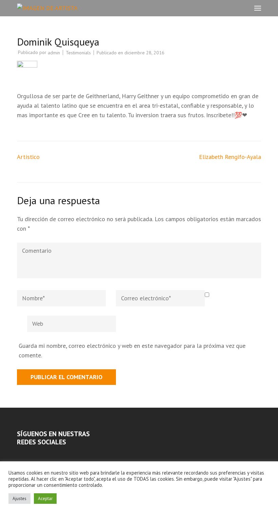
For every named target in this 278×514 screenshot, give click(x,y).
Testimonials (78, 53)
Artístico (28, 157)
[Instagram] (28, 455)
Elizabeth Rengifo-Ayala (230, 157)
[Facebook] (19, 455)
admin (54, 53)
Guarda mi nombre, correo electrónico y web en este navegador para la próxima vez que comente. (132, 350)
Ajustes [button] (19, 498)
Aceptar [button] (45, 498)
